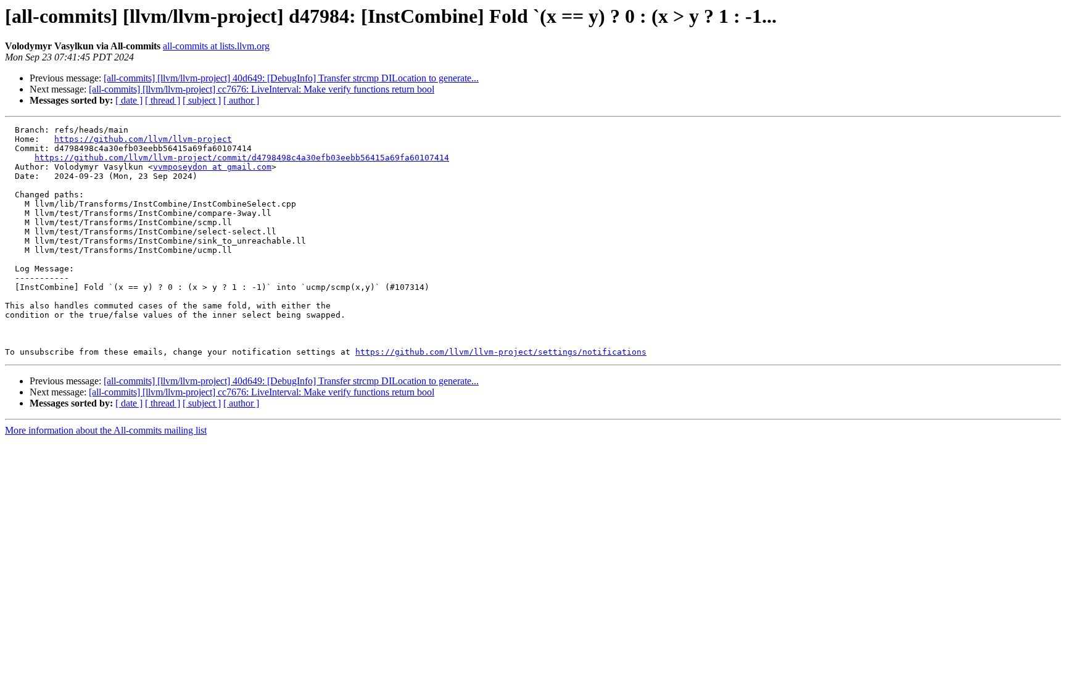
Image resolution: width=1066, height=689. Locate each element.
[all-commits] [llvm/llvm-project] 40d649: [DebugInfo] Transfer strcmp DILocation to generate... (291, 78)
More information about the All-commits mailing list (106, 430)
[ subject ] (202, 100)
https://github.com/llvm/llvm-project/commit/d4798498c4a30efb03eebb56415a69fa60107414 (242, 157)
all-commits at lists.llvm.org (216, 46)
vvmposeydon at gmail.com (212, 166)
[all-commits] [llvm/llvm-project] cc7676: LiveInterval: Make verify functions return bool (261, 89)
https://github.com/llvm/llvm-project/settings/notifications (501, 352)
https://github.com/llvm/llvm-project (143, 139)
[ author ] (241, 100)
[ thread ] (162, 100)
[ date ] (129, 100)
